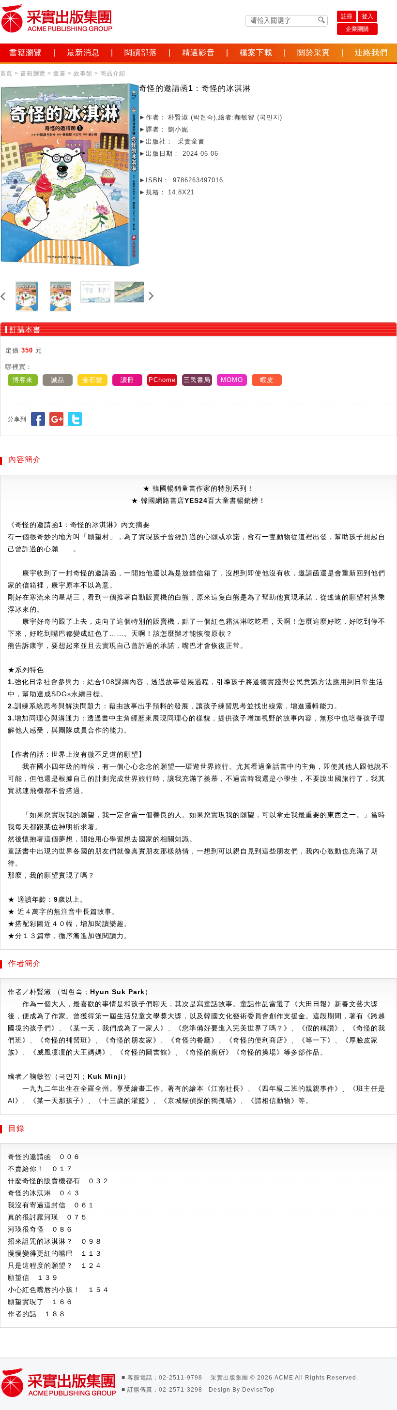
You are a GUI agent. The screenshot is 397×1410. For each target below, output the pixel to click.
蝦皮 (267, 379)
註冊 (346, 16)
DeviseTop (258, 1389)
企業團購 (357, 29)
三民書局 (197, 379)
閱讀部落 (140, 52)
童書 (59, 73)
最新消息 (83, 52)
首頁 (6, 73)
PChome (162, 379)
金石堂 (92, 379)
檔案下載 (256, 52)
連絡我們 (371, 52)
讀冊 (127, 379)
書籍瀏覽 (25, 52)
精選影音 (198, 52)
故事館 (83, 73)
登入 (367, 16)
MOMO (232, 379)
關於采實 (313, 52)
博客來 (23, 379)
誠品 (57, 379)
